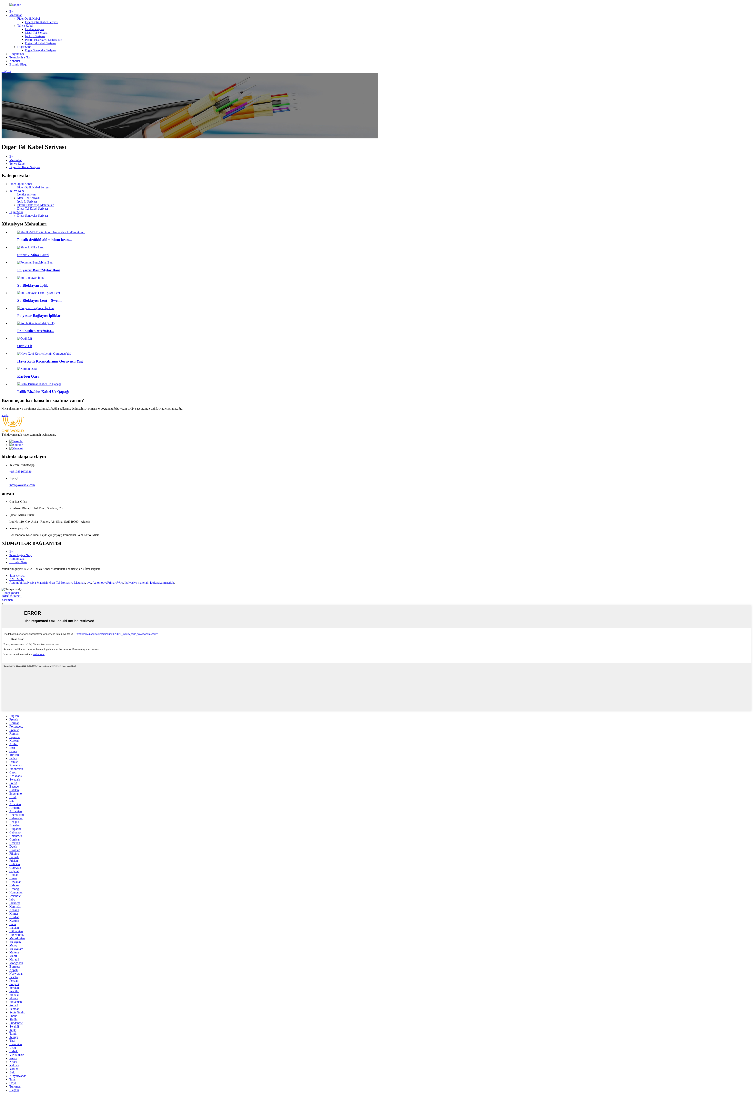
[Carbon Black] (27, 368)
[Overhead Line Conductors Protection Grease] (44, 353)
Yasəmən (7, 600)
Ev (11, 11)
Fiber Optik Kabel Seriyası (41, 22)
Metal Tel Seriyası (36, 32)
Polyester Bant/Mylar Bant (38, 270)
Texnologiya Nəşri (20, 57)
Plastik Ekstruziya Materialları (43, 39)
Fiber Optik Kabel (28, 18)
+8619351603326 (20, 471)
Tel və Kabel (25, 25)
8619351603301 (12, 596)
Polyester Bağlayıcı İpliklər (38, 316)
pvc (89, 582)
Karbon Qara (28, 376)
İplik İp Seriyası (35, 36)
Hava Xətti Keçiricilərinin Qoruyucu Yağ (50, 361)
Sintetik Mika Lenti (33, 255)
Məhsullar (15, 15)
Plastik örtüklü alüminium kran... (44, 240)
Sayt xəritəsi (17, 575)
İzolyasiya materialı (136, 582)
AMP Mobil (16, 579)
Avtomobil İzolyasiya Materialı (28, 582)
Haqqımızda (17, 53)
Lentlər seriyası (34, 29)
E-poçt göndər (10, 592)
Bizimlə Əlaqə (18, 64)
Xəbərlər (14, 61)
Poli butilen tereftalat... (35, 331)
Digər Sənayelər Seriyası (40, 50)
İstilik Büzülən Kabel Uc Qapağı (43, 392)
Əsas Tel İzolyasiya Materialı (67, 582)
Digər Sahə (24, 46)
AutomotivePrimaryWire (108, 582)
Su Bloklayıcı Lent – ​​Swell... (39, 300)
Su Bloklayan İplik (32, 285)
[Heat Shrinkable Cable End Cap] (39, 384)
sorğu (5, 415)
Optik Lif (24, 346)
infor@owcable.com (22, 485)
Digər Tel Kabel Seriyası (40, 43)
